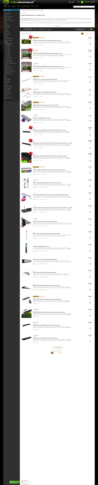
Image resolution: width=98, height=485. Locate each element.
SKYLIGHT (34, 154)
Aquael (34, 39)
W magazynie (49, 29)
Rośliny (32, 6)
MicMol (34, 271)
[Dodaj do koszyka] (90, 43)
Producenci (14, 6)
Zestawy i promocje (42, 29)
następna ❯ (90, 33)
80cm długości (41, 10)
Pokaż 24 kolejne (58, 347)
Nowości (18, 6)
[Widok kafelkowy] (93, 29)
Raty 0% (90, 64)
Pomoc (36, 6)
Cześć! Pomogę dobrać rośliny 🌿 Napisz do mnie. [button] (24, 481)
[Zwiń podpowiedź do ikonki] (29, 480)
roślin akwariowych (56, 22)
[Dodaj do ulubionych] (90, 41)
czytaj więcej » (57, 25)
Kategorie (8, 6)
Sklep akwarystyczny (23, 10)
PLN (73, 2)
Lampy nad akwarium (35, 10)
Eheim (34, 181)
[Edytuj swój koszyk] (82, 2)
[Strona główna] (5, 6)
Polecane (28, 6)
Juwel (34, 258)
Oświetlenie (29, 10)
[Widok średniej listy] (91, 29)
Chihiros (34, 168)
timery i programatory (46, 24)
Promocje (23, 6)
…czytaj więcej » (69, 42)
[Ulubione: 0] (78, 2)
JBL (33, 245)
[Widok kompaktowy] (89, 29)
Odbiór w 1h (41, 44)
